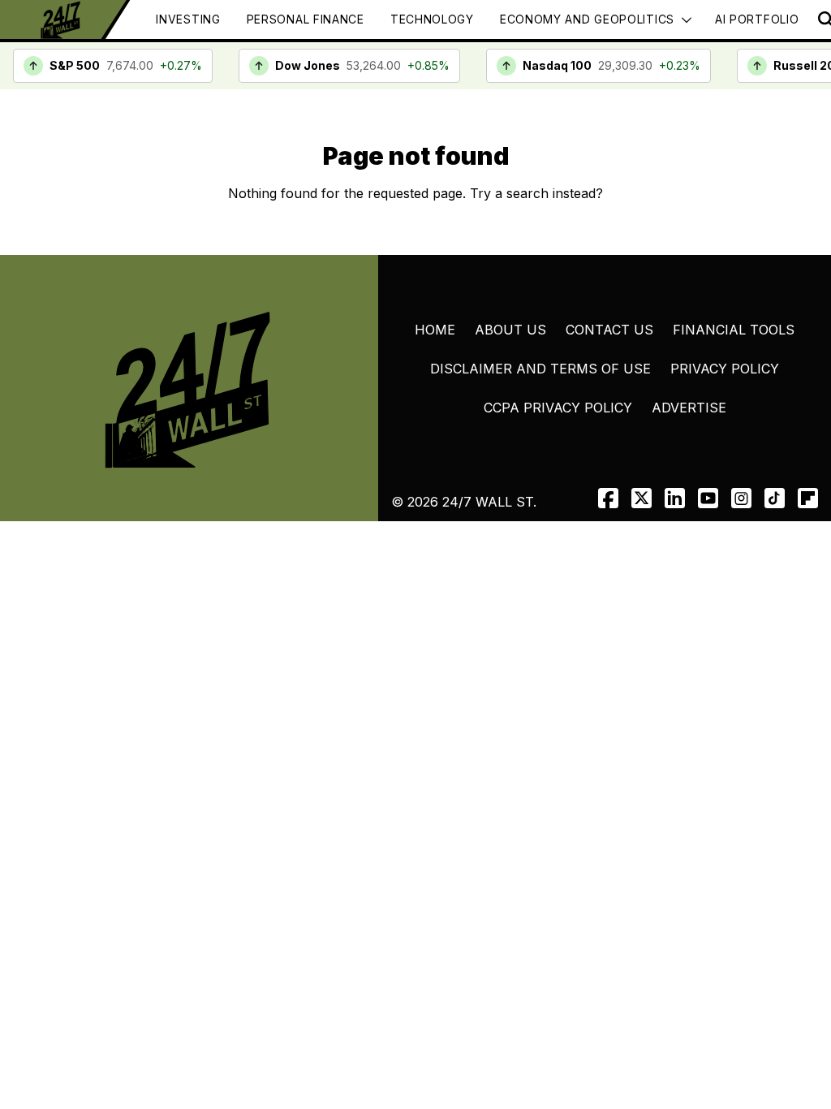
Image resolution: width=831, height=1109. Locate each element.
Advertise (689, 407)
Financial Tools (733, 329)
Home (435, 329)
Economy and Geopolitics (587, 19)
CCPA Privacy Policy (558, 407)
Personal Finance (305, 19)
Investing (188, 19)
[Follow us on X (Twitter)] (641, 498)
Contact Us (609, 329)
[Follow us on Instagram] (741, 498)
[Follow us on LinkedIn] (675, 498)
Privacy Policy (724, 368)
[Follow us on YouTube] (708, 498)
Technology (432, 19)
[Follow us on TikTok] (774, 498)
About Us (510, 329)
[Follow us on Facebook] (608, 498)
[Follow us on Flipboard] (808, 498)
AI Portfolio (757, 19)
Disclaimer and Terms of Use (540, 368)
